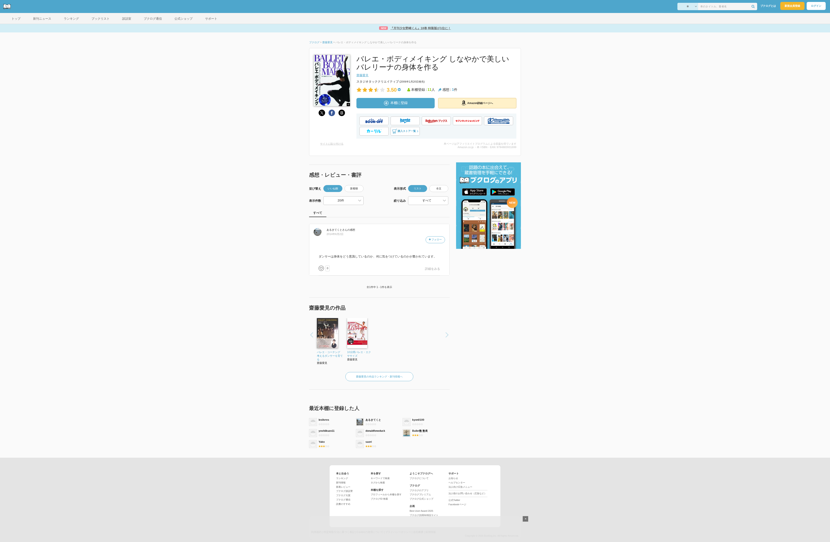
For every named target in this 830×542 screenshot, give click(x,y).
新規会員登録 (792, 5)
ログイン (816, 5)
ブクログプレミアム (420, 494)
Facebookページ (457, 504)
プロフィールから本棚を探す (386, 494)
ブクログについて (419, 478)
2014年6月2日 (335, 234)
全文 (438, 188)
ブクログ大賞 (343, 495)
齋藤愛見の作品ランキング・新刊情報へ (379, 376)
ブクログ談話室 (344, 491)
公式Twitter (454, 500)
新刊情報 (341, 482)
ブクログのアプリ (419, 490)
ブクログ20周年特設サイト (424, 515)
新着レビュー (343, 487)
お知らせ (453, 478)
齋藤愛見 (362, 75)
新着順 (354, 188)
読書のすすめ (343, 504)
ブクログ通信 (343, 499)
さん (337, 229)
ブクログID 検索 (379, 498)
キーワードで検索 (380, 478)
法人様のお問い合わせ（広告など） (468, 493)
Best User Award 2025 (421, 511)
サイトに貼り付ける (331, 143)
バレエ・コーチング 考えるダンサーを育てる (330, 356)
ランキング (342, 478)
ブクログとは (768, 5)
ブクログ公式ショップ (421, 498)
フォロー (436, 239)
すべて (317, 212)
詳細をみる (432, 268)
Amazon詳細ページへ (480, 103)
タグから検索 (378, 482)
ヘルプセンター (457, 482)
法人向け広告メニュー (460, 487)
